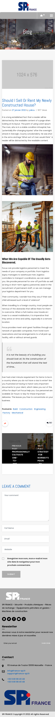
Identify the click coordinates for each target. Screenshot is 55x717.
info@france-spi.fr (16, 670)
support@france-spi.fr (18, 673)
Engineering (40, 409)
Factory (6, 412)
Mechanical (17, 412)
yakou (32, 110)
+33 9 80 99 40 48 (16, 679)
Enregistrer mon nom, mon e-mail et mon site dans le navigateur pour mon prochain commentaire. (27, 561)
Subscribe (46, 643)
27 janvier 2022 (19, 110)
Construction (25, 409)
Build (15, 409)
